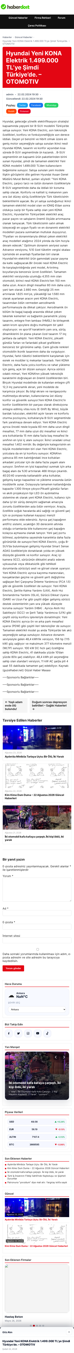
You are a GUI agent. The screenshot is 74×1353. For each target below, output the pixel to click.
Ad (5, 908)
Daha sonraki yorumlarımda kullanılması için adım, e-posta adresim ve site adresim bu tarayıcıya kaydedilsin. (37, 957)
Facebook (36, 105)
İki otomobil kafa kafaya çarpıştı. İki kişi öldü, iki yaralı (35, 1172)
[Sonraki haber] (63, 1057)
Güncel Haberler (18, 17)
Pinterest (24, 111)
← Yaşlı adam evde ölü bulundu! (13, 705)
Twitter (22, 105)
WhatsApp (51, 105)
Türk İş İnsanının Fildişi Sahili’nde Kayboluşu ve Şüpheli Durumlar (36, 1177)
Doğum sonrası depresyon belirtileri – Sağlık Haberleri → (49, 705)
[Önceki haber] (56, 1057)
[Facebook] (9, 1033)
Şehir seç (14, 1002)
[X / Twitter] (18, 1033)
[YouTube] (38, 1033)
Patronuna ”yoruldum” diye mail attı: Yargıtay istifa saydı (37, 1182)
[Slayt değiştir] (31, 1326)
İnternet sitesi (11, 936)
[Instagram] (28, 1033)
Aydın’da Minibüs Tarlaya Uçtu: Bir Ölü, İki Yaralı (32, 1164)
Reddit (11, 111)
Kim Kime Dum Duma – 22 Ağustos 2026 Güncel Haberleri (38, 1168)
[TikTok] (47, 1033)
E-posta (9, 922)
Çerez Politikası (37, 25)
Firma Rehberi (43, 17)
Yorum (8, 876)
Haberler (7, 37)
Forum (61, 17)
